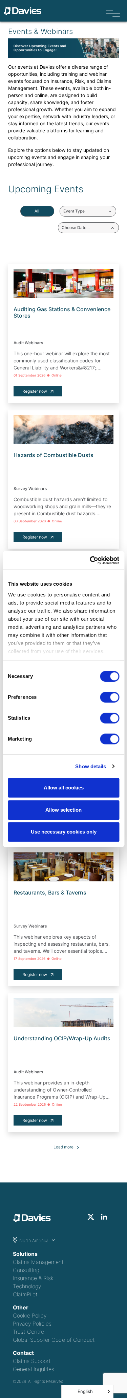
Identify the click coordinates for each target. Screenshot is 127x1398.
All (37, 211)
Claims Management (38, 1262)
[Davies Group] (34, 1219)
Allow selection (63, 810)
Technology (27, 1286)
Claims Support (32, 1361)
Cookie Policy (29, 1315)
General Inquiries (33, 1369)
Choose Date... (75, 227)
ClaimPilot (25, 1294)
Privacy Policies (32, 1323)
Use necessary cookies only (64, 832)
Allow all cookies (64, 787)
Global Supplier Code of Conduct (54, 1339)
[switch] (109, 697)
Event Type (74, 211)
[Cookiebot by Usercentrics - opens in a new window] (90, 560)
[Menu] (112, 13)
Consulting (26, 1270)
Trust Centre (28, 1331)
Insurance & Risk (33, 1278)
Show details (90, 766)
